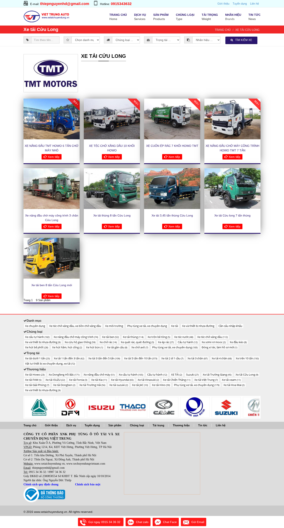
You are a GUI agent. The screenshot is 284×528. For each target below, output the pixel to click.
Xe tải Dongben (64, 385)
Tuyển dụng (240, 3)
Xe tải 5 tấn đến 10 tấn (140, 358)
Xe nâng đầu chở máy (99, 374)
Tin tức (202, 425)
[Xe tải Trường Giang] (257, 407)
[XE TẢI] (195, 407)
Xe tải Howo (34, 374)
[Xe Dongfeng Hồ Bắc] (70, 407)
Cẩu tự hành (188, 342)
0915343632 (121, 4)
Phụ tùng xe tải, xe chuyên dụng (147, 326)
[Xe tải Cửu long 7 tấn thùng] (232, 188)
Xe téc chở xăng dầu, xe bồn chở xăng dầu (75, 326)
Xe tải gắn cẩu (117, 347)
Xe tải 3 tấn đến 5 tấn (104, 358)
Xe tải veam (231, 380)
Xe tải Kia (99, 380)
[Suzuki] (226, 407)
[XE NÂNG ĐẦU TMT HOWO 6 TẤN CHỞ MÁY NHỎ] (51, 119)
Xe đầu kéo (238, 342)
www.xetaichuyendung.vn (49, 463)
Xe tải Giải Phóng (37, 385)
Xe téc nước (183, 337)
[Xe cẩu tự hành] (132, 407)
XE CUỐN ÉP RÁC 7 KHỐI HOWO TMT (172, 145)
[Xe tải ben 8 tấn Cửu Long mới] (51, 258)
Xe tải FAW (33, 380)
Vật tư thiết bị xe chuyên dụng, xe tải (50, 363)
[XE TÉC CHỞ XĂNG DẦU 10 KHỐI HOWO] (112, 119)
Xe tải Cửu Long (247, 29)
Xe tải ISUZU (55, 380)
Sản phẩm (114, 425)
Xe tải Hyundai (122, 380)
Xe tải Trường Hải (92, 385)
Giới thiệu (223, 3)
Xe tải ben (110, 337)
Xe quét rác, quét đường (137, 342)
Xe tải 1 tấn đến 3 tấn (69, 358)
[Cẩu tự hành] (163, 407)
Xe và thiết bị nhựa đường (198, 326)
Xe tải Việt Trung (206, 380)
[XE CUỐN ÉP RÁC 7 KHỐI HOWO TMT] (172, 119)
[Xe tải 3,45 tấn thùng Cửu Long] (172, 188)
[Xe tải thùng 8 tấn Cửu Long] (112, 188)
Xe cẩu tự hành (37, 337)
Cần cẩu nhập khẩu (230, 326)
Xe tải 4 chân (222, 358)
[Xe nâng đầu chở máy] (101, 407)
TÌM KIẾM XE (243, 40)
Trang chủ (223, 29)
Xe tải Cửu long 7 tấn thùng (232, 215)
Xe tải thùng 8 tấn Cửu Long (112, 215)
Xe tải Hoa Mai (233, 385)
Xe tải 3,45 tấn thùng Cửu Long (172, 215)
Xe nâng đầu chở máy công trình (76, 337)
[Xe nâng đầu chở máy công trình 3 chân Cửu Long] (51, 188)
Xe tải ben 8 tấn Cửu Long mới (51, 285)
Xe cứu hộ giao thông (80, 342)
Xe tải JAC (140, 385)
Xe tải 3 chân (197, 358)
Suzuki (192, 374)
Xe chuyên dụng (35, 326)
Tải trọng (158, 425)
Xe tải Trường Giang (217, 374)
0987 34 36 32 (56, 472)
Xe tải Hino (161, 385)
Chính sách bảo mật (87, 484)
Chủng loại (137, 425)
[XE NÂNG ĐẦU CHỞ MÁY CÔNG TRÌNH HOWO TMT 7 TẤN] (232, 119)
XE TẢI (176, 374)
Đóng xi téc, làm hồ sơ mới (219, 347)
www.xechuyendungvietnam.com (85, 463)
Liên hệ (254, 3)
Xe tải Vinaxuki (148, 380)
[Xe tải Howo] (39, 407)
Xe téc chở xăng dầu (212, 337)
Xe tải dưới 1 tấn (37, 358)
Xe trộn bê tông (159, 337)
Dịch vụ (71, 425)
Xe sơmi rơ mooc (214, 342)
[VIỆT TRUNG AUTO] (46, 15)
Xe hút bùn (94, 347)
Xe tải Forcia (78, 380)
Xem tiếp (53, 156)
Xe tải (174, 326)
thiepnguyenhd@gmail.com (64, 4)
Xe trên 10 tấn (247, 358)
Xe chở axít (139, 347)
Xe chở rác (108, 342)
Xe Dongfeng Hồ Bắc (64, 374)
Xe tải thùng (133, 337)
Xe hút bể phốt (36, 347)
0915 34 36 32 (37, 472)
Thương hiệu (181, 425)
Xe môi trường (114, 326)
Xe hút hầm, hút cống (67, 347)
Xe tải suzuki (118, 385)
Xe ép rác (166, 342)
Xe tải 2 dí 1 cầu (172, 358)
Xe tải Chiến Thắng (176, 380)
